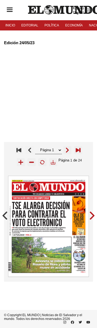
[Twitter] (79, 322)
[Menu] (9, 10)
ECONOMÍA (74, 25)
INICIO (10, 25)
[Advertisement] (48, 93)
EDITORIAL (29, 25)
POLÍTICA (51, 25)
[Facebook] (71, 322)
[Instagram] (63, 322)
